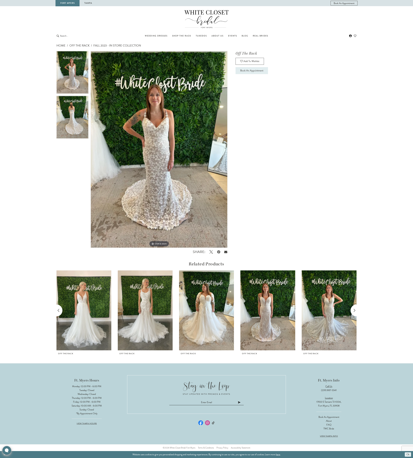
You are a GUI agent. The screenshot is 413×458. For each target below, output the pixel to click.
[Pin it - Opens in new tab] (218, 252)
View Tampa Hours (87, 423)
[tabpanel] (72, 73)
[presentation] (83, 310)
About (329, 421)
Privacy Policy (222, 447)
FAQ (328, 425)
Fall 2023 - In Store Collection (117, 45)
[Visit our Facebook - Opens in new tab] (200, 422)
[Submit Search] (57, 35)
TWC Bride (328, 428)
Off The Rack (79, 45)
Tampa (88, 3)
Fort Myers (67, 3)
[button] (350, 36)
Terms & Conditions (206, 447)
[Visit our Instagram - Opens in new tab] (207, 422)
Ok (407, 454)
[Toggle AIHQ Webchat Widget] (6, 450)
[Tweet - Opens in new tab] (211, 252)
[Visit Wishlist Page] (355, 36)
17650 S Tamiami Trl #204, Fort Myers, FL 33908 (328, 403)
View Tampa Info (329, 436)
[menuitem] (344, 3)
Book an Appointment (251, 70)
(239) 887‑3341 (329, 390)
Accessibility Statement (240, 447)
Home (60, 45)
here (278, 454)
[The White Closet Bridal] (206, 19)
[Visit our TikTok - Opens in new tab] (213, 423)
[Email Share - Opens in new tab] (226, 252)
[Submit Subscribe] (239, 402)
